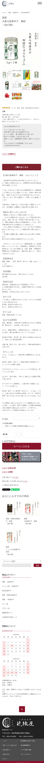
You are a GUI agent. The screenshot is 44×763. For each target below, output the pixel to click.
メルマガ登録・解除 (26, 749)
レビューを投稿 (7, 472)
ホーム (4, 12)
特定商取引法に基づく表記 (28, 740)
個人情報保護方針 (25, 745)
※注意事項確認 (7, 423)
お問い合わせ (6, 754)
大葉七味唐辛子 (25, 12)
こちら (16, 477)
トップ (4, 740)
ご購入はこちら (21, 167)
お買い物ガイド (7, 749)
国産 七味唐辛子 (13, 12)
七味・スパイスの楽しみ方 (10, 745)
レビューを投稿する (9, 154)
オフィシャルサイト (26, 754)
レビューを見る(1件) (9, 468)
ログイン (5, 758)
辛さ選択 (5, 419)
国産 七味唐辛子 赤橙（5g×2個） (30, 521)
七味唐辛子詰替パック (9, 617)
